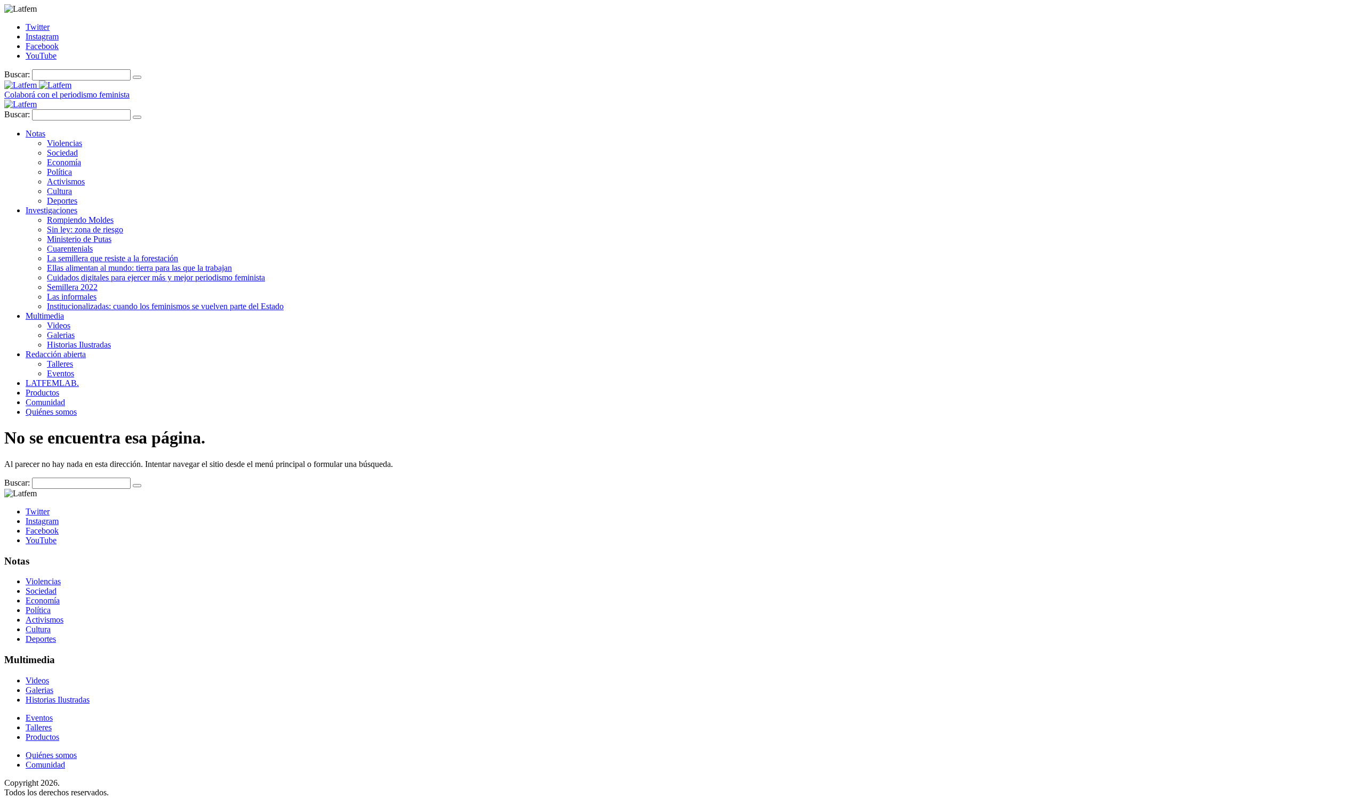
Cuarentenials (70, 248)
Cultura (59, 191)
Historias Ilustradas (79, 344)
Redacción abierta (56, 354)
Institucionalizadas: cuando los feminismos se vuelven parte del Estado (165, 306)
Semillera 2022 (72, 287)
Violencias (64, 143)
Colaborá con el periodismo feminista (67, 94)
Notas (35, 133)
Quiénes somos (51, 411)
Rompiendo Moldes (80, 219)
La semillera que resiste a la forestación (112, 258)
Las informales (72, 296)
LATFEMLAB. (52, 383)
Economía (64, 162)
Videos (58, 325)
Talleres (60, 363)
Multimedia (45, 315)
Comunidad (45, 402)
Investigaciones (51, 210)
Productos (42, 392)
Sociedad (62, 152)
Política (59, 171)
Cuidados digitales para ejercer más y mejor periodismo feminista (156, 277)
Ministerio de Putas (79, 239)
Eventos (60, 373)
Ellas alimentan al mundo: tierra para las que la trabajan (139, 267)
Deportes (62, 200)
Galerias (61, 335)
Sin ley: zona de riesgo (85, 229)
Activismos (66, 181)
